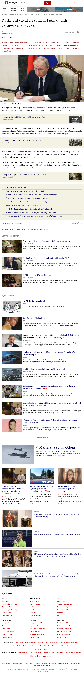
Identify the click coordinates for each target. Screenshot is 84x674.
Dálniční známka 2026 (64, 626)
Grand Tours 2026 (35, 615)
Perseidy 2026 (43, 642)
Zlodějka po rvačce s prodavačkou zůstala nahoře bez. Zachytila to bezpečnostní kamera (51, 387)
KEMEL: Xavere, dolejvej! (34, 300)
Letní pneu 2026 (62, 623)
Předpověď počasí (31, 642)
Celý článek (61, 456)
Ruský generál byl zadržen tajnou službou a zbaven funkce (47, 241)
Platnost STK (61, 637)
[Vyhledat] (47, 3)
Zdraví (25, 357)
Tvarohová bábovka (8, 631)
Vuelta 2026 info (35, 601)
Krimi (25, 408)
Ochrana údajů (63, 663)
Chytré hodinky (35, 656)
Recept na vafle (7, 634)
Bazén (19, 646)
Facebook (5, 663)
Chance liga (61, 601)
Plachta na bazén (28, 646)
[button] (42, 78)
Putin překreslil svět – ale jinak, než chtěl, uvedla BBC (46, 258)
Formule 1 (60, 612)
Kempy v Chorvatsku (36, 623)
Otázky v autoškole (63, 634)
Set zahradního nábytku (68, 646)
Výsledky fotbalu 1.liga (64, 604)
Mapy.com (19, 642)
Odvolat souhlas (75, 663)
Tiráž (31, 663)
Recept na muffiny (7, 626)
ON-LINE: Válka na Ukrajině (16, 187)
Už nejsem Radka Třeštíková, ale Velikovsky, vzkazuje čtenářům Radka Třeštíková (50, 421)
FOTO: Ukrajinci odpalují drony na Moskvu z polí (44, 368)
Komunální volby (7, 615)
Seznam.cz (77, 3)
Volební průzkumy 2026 (9, 604)
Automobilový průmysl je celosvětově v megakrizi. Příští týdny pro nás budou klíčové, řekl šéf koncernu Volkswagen (51, 336)
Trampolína (39, 646)
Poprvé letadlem (35, 626)
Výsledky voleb (6, 607)
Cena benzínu (53, 642)
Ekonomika (26, 340)
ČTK (3, 31)
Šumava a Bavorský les (37, 628)
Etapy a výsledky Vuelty (37, 604)
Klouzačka (55, 646)
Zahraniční (5, 143)
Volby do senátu (7, 612)
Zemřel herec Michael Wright (35, 318)
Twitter (12, 663)
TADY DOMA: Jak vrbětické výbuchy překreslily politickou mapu (42, 488)
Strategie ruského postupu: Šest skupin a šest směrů (25, 191)
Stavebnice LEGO (35, 652)
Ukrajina (34, 229)
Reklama (19, 663)
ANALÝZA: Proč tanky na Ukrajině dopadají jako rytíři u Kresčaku (29, 209)
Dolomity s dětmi (35, 637)
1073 (80, 32)
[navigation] (2, 2)
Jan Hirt (32, 607)
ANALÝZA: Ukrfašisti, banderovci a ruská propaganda (25, 205)
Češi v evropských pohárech (69, 642)
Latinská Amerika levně (37, 634)
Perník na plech (7, 637)
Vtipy (24, 303)
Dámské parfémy (48, 652)
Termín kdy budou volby (9, 610)
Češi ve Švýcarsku (35, 631)
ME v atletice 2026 (63, 610)
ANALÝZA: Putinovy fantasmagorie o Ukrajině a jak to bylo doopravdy (31, 213)
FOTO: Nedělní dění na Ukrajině (37, 275)
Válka (40, 229)
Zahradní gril (38, 649)
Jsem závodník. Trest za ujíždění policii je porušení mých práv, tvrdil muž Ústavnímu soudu (52, 404)
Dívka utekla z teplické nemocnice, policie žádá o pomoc (68, 488)
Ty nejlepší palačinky (8, 623)
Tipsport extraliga (63, 607)
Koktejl (25, 391)
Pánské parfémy (47, 656)
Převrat (46, 229)
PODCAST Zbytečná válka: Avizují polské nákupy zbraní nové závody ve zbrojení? (36, 216)
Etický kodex (53, 663)
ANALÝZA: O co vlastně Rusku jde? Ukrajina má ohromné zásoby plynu (32, 195)
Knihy (25, 425)
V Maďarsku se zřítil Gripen (55, 447)
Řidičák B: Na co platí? (64, 631)
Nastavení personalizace (42, 665)
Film (24, 321)
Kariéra (26, 663)
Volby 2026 (5, 601)
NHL (58, 615)
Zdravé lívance (6, 628)
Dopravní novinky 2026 (64, 628)
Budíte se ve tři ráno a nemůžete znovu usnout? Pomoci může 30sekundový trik (49, 353)
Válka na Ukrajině (7, 119)
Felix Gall (33, 612)
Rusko (53, 229)
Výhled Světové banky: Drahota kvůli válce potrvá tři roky (26, 202)
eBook (66, 32)
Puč (28, 229)
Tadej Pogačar (34, 610)
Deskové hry (68, 652)
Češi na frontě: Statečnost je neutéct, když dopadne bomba (27, 198)
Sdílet (73, 32)
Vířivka (46, 649)
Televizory (77, 652)
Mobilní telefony (23, 652)
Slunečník (47, 646)
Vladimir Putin (20, 229)
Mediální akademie (41, 663)
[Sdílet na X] (81, 223)
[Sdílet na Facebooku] (78, 223)
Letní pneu (59, 652)
